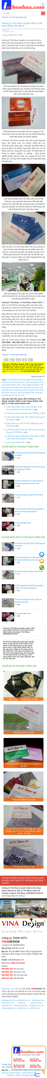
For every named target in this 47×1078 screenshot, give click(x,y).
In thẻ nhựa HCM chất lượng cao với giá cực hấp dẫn (23, 765)
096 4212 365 (7, 978)
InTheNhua (20, 896)
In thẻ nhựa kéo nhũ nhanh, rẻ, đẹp (23, 699)
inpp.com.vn (23, 1008)
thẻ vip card (19, 395)
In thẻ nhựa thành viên (19, 17)
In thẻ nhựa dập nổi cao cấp (23, 800)
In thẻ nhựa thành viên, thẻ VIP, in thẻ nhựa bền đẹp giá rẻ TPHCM (30, 468)
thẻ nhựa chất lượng (14, 390)
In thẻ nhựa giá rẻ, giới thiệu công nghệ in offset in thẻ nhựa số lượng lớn (29, 510)
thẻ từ (11, 395)
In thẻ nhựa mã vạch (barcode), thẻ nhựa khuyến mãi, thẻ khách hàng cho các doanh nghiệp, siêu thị (23, 831)
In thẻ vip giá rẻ (27, 385)
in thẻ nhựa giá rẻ (17, 382)
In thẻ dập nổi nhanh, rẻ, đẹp (23, 867)
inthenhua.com (38, 1000)
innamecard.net (20, 1005)
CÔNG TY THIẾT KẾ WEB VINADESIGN (23, 1075)
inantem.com (7, 1005)
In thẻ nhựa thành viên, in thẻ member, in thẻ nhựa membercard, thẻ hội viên (29, 482)
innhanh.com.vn (23, 1000)
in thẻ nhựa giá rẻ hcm (34, 382)
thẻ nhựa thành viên (26, 393)
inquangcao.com (8, 1000)
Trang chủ (5, 17)
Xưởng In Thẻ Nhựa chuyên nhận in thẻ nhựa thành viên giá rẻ (22, 24)
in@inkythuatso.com (13, 371)
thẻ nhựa (27, 387)
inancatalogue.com (9, 1008)
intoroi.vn (22, 1003)
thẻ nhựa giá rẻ (29, 390)
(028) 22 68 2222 (18, 963)
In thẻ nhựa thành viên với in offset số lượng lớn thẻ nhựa (28, 600)
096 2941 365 (7, 975)
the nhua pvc (12, 393)
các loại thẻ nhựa (14, 380)
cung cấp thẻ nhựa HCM (31, 380)
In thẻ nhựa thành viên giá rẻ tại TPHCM (22, 413)
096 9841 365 (7, 969)
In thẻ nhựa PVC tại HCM (23, 733)
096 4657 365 (7, 972)
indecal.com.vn (36, 1003)
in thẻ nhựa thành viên (11, 385)
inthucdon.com (8, 1003)
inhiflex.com (35, 1008)
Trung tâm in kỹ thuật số (12, 989)
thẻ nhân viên (17, 387)
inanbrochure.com (36, 1005)
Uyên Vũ (13, 35)
